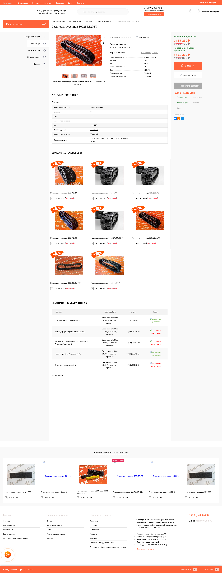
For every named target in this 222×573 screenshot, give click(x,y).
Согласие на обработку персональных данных (108, 547)
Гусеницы (6, 521)
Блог (70, 3)
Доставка (60, 3)
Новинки (50, 521)
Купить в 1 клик (189, 75)
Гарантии (47, 3)
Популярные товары (54, 525)
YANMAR (147, 73)
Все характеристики (149, 53)
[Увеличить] (79, 50)
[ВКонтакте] (175, 118)
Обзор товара (35, 44)
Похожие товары (33, 57)
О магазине (94, 530)
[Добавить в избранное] (103, 37)
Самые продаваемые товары (111, 452)
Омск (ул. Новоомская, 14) (65, 365)
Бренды (35, 3)
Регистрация (210, 3)
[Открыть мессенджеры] (8, 555)
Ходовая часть (9, 525)
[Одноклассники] (178, 118)
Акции (49, 530)
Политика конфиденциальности (102, 543)
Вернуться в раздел (32, 37)
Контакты (80, 3)
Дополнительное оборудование (15, 538)
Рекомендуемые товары (56, 534)
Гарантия (93, 534)
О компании (23, 3)
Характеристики (34, 50)
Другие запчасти (9, 534)
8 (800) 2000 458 (153, 7)
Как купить (94, 521)
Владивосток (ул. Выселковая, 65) (68, 320)
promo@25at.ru (204, 520)
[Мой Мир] (182, 118)
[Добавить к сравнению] (103, 43)
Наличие (37, 64)
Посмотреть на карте (145, 549)
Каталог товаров (14, 24)
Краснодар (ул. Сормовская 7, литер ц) (70, 332)
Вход (202, 3)
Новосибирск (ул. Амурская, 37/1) (68, 354)
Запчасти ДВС (8, 530)
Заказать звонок (154, 14)
